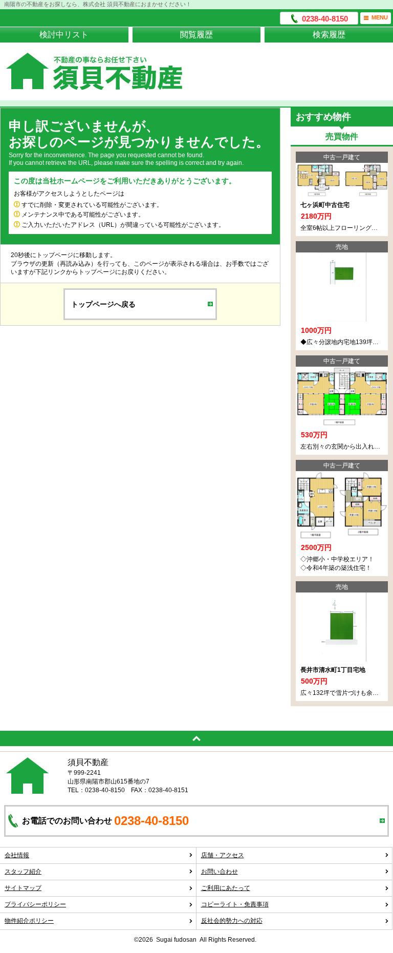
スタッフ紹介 (23, 871)
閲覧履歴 (196, 34)
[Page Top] (196, 738)
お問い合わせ (219, 871)
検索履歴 (329, 34)
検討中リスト (64, 34)
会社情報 (17, 855)
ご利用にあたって (225, 888)
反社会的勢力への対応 (232, 920)
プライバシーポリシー (35, 904)
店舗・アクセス (222, 855)
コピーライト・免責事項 (235, 904)
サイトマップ (23, 888)
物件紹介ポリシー (29, 920)
